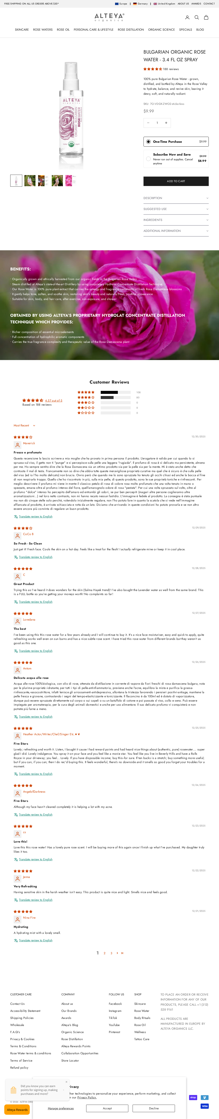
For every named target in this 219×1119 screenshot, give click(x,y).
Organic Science (72, 1032)
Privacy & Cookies (22, 1039)
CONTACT (209, 3)
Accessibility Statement (25, 1011)
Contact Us (17, 1004)
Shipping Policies (22, 1018)
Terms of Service (21, 1060)
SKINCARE (22, 29)
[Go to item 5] (71, 181)
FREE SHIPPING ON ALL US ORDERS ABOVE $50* (31, 3)
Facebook (115, 1004)
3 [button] (111, 953)
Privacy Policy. (87, 1097)
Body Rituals (142, 1018)
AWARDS (196, 3)
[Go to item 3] (44, 181)
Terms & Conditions (23, 1046)
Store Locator (70, 1060)
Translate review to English (35, 516)
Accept (107, 1108)
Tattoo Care (141, 1039)
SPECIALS (185, 29)
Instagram (115, 1011)
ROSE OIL (63, 29)
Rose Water (141, 1011)
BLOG (200, 29)
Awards (66, 1018)
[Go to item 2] (30, 181)
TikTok (113, 1018)
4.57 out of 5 (53, 400)
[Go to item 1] (16, 181)
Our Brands (69, 1011)
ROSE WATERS (43, 29)
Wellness (140, 1032)
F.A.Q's (15, 1032)
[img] (23, 437)
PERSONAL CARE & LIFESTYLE (94, 29)
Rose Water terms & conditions (30, 1053)
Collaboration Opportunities (80, 1053)
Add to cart (176, 181)
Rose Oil (140, 1025)
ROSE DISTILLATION (131, 29)
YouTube (114, 1025)
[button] (153, 69)
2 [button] (104, 953)
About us (67, 1004)
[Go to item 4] (57, 181)
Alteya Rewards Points (75, 1046)
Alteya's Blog (69, 1025)
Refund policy (19, 1067)
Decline (154, 1108)
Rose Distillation (72, 1039)
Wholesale (17, 1025)
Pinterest (114, 1032)
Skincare (140, 1004)
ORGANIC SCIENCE (161, 29)
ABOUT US (183, 3)
